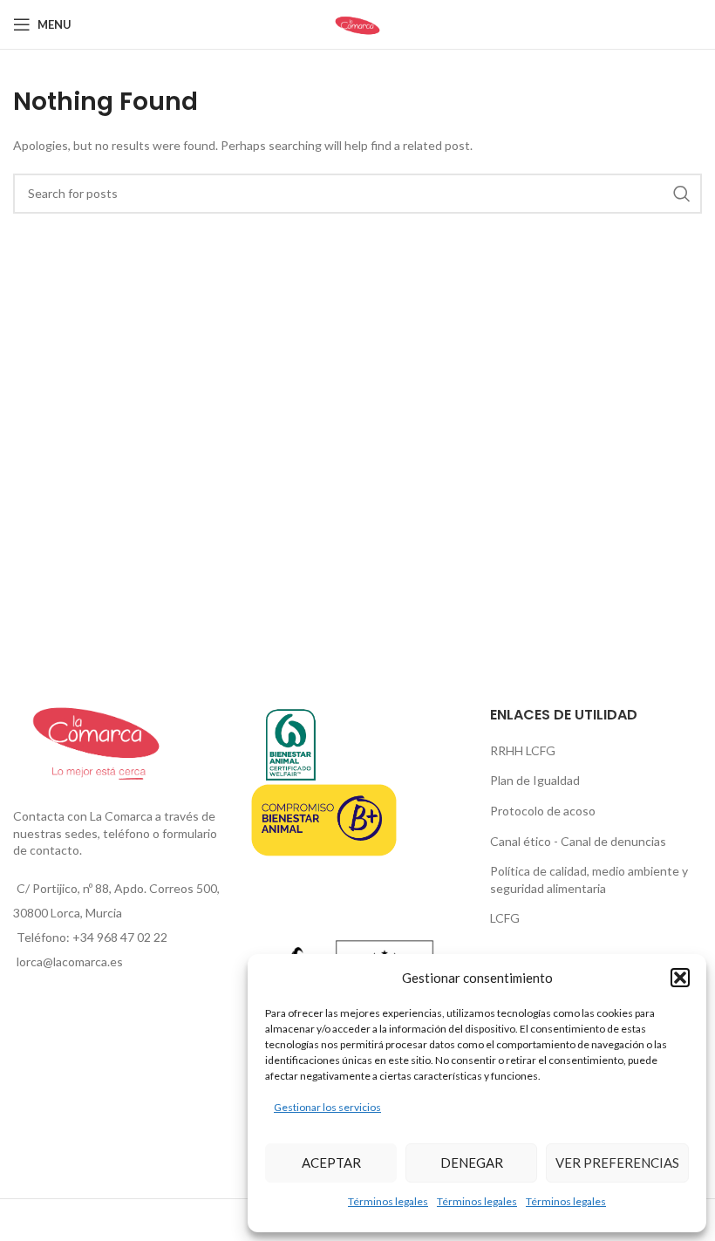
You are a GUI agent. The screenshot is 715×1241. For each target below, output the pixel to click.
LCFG (505, 917)
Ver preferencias (617, 1162)
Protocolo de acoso (543, 810)
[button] (680, 977)
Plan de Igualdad (535, 780)
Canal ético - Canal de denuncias (578, 841)
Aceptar (331, 1162)
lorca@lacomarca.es (70, 961)
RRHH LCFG (522, 750)
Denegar (471, 1162)
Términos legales (388, 1201)
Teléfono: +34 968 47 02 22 (92, 937)
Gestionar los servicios (327, 1107)
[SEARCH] (682, 194)
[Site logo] (357, 23)
